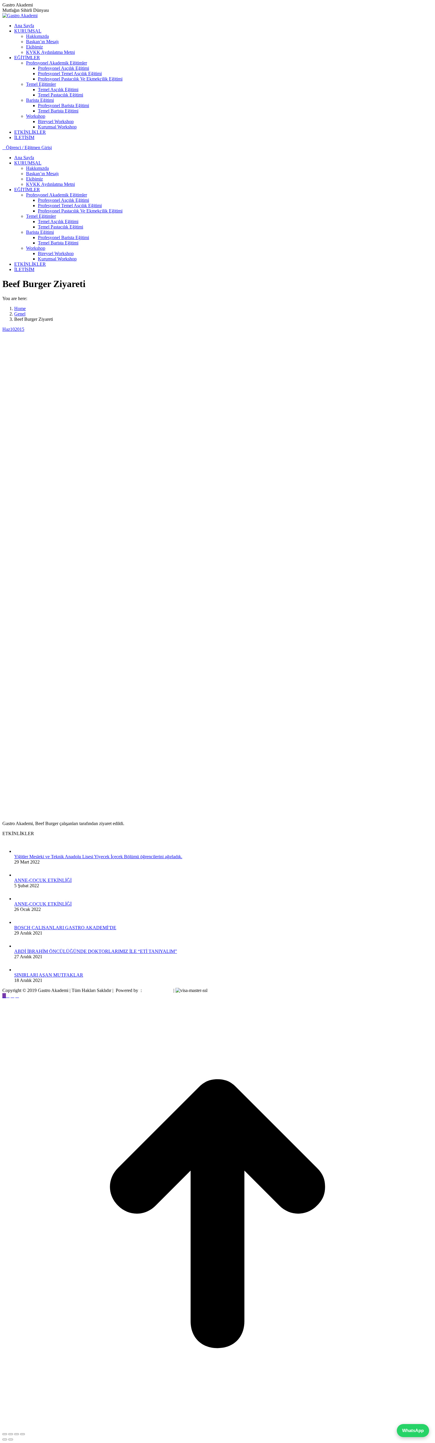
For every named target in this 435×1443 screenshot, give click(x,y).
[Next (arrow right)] (10, 1439)
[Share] (10, 1434)
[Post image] (20, 851)
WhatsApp (413, 1430)
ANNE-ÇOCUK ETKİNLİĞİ (43, 880)
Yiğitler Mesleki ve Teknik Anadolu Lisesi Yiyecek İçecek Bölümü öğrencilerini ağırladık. (98, 856)
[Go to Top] (217, 1427)
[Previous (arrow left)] (4, 1439)
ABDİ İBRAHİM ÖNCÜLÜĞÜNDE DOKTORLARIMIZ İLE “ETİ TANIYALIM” (95, 951)
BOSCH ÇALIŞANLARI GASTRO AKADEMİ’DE (65, 927)
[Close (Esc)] (4, 1434)
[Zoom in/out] (22, 1434)
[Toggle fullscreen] (16, 1434)
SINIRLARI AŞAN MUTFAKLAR (48, 974)
